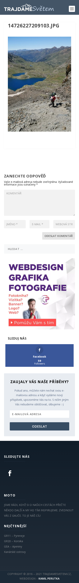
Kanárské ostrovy (15, 552)
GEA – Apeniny (13, 546)
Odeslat (39, 426)
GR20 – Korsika (13, 541)
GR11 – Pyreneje (14, 536)
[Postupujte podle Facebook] (10, 473)
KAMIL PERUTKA (49, 578)
